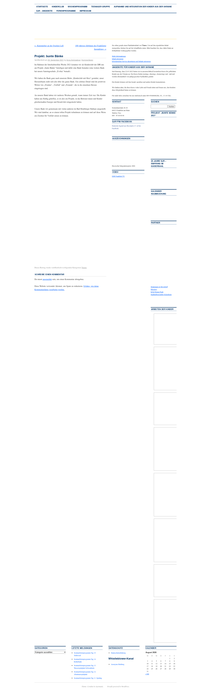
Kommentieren (87, 60)
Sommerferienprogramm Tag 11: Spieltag (88, 678)
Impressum (85, 10)
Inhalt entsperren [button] (117, 59)
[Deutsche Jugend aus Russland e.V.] (120, 132)
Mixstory (154, 289)
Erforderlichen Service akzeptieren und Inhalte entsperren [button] (131, 61)
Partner (155, 222)
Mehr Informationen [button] (119, 56)
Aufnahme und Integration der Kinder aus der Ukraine (143, 6)
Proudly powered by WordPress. (118, 686)
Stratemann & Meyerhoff (159, 287)
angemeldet (47, 279)
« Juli (147, 674)
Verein (84, 267)
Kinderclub (58, 6)
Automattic (99, 686)
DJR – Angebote (44, 10)
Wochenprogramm (77, 6)
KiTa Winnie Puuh (157, 292)
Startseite (42, 6)
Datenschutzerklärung (118, 653)
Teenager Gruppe (100, 6)
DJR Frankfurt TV (118, 176)
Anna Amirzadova (73, 60)
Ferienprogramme (66, 10)
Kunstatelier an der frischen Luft (49, 45)
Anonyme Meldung (117, 664)
